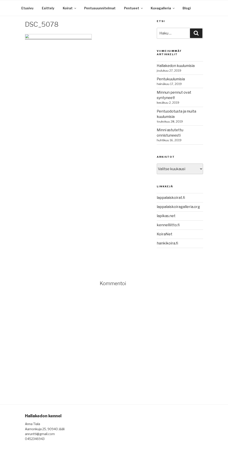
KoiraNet (164, 234)
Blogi (187, 8)
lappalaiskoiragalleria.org (178, 207)
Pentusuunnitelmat (100, 8)
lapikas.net (166, 216)
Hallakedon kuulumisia (176, 66)
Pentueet (131, 8)
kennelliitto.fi (168, 225)
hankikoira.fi (167, 243)
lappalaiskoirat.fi (171, 198)
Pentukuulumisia (171, 79)
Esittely (48, 8)
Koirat (68, 8)
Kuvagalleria (161, 8)
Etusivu (27, 8)
